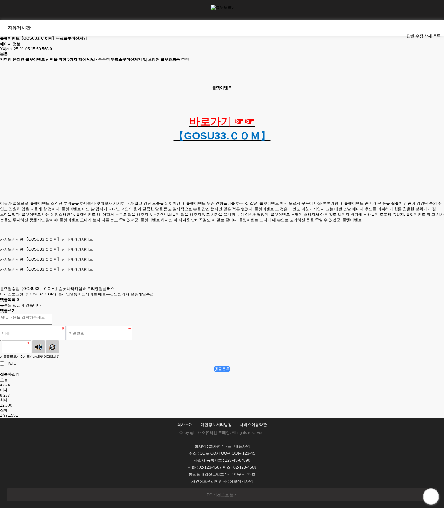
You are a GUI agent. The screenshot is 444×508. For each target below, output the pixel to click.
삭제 (428, 36)
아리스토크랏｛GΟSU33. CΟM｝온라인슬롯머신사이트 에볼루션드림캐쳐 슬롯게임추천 (77, 294)
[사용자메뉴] (434, 9)
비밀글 (11, 363)
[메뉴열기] (9, 9)
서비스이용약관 (253, 425)
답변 (410, 36)
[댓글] (401, 36)
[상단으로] (431, 496)
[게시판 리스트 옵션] (411, 27)
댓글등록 (222, 369)
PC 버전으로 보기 (222, 495)
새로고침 (52, 346)
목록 (437, 36)
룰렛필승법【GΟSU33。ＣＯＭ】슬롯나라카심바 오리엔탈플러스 (57, 288)
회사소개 (185, 425)
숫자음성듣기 (38, 346)
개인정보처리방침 (216, 425)
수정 (419, 36)
